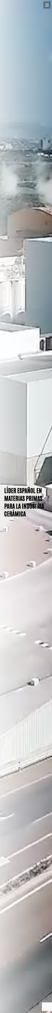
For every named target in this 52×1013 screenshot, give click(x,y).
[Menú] (47, 5)
